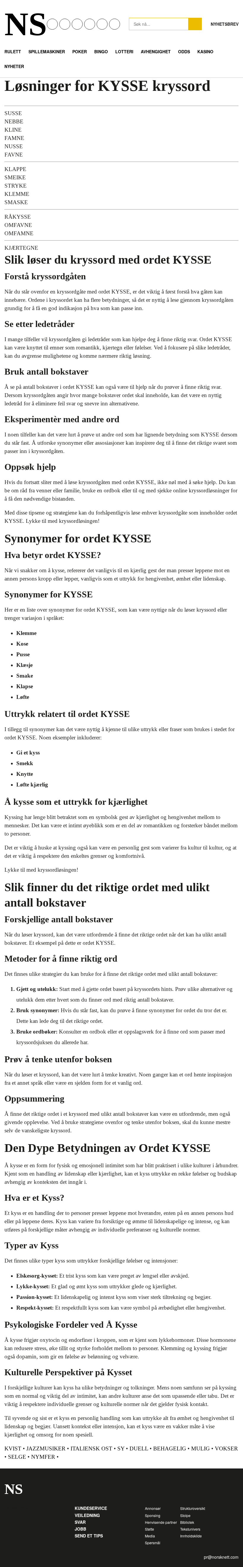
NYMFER (43, 1457)
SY (120, 1448)
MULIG (200, 1448)
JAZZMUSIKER (45, 1448)
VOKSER (226, 1448)
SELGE (17, 1457)
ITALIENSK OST (91, 1448)
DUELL (139, 1448)
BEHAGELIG (169, 1448)
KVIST (12, 1448)
